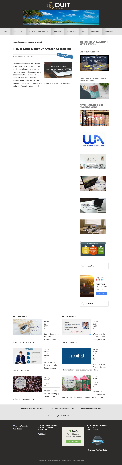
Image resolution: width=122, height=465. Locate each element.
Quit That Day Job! (61, 6)
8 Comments (65, 56)
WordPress (76, 460)
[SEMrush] (42, 434)
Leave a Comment (95, 384)
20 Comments (95, 357)
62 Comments (47, 383)
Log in (82, 460)
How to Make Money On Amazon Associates (42, 48)
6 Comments (47, 355)
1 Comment (47, 326)
